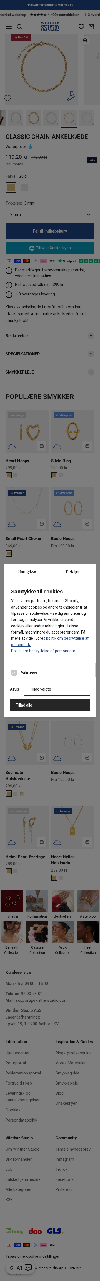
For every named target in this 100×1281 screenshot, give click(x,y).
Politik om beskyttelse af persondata (43, 651)
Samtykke (27, 571)
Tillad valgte (40, 689)
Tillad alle (24, 705)
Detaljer (73, 571)
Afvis (14, 689)
